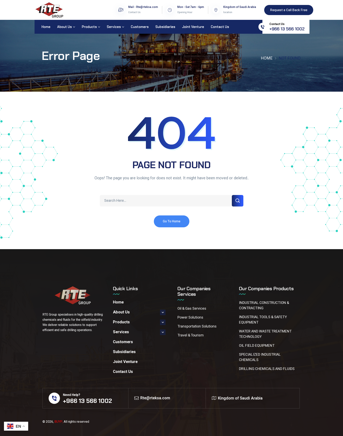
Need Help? (71, 395)
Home (267, 58)
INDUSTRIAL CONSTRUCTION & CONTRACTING (264, 305)
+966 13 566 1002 (286, 29)
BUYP (58, 421)
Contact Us (134, 12)
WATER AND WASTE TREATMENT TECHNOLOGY (265, 334)
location (227, 12)
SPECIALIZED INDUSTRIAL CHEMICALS (260, 357)
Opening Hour (184, 12)
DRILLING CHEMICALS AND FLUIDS (267, 369)
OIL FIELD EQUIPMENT (257, 345)
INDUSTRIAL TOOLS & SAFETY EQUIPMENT (263, 319)
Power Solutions (190, 317)
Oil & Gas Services (191, 308)
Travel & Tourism (190, 335)
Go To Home (171, 221)
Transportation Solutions (197, 326)
